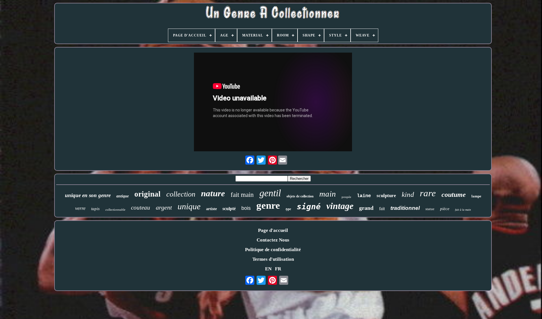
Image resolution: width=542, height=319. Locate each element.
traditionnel (405, 208)
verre (80, 208)
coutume (454, 194)
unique (189, 206)
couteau (140, 207)
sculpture (386, 195)
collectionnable (115, 209)
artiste (211, 209)
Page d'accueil (273, 230)
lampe (476, 196)
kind (408, 194)
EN (268, 268)
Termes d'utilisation (273, 259)
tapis (95, 208)
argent (164, 207)
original (147, 194)
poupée (346, 197)
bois (246, 208)
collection (180, 194)
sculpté (229, 208)
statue (429, 209)
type (288, 209)
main (327, 193)
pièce (444, 208)
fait (382, 208)
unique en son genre (88, 195)
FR (278, 268)
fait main (242, 194)
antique (122, 196)
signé (309, 206)
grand (366, 208)
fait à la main (463, 209)
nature (213, 193)
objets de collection (300, 196)
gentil (270, 193)
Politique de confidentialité (273, 249)
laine (364, 196)
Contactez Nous (273, 240)
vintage (339, 206)
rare (428, 193)
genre (268, 205)
